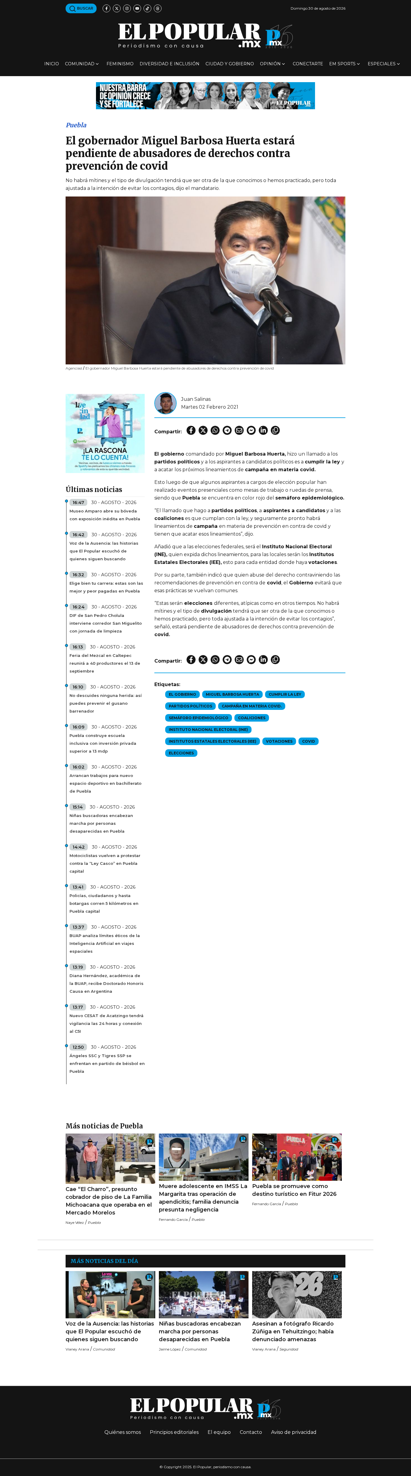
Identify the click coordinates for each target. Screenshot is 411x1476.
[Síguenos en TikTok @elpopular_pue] (147, 8)
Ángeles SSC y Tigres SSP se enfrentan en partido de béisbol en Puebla (107, 1063)
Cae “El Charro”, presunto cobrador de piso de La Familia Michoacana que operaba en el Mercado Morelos (109, 1201)
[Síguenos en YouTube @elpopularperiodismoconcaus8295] (137, 8)
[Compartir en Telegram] (227, 430)
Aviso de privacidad (294, 1432)
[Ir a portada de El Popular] (205, 35)
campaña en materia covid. (252, 706)
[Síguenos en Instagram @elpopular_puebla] (127, 8)
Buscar (84, 8)
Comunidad (79, 64)
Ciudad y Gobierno (230, 64)
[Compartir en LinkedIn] (263, 430)
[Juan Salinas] (165, 403)
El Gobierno (182, 694)
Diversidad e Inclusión (169, 64)
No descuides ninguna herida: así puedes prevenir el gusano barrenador (106, 703)
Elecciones (181, 753)
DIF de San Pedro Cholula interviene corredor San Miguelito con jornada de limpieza (106, 623)
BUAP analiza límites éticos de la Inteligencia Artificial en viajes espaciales (105, 943)
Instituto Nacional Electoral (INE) (208, 729)
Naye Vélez (75, 1222)
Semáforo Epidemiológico (198, 718)
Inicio (51, 64)
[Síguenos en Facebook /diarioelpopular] (106, 8)
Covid (308, 741)
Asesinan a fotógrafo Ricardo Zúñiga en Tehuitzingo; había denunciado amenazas (293, 1331)
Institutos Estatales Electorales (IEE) (212, 741)
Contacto (251, 1432)
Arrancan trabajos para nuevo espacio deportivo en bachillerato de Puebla (105, 783)
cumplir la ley (285, 694)
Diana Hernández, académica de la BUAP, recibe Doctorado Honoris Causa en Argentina (107, 983)
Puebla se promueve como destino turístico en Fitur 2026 (294, 1190)
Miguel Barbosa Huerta (232, 694)
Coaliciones (251, 718)
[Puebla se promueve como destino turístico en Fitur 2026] (297, 1157)
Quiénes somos (122, 1432)
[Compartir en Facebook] (191, 430)
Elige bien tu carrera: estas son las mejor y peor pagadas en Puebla (106, 587)
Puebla (76, 125)
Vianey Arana (77, 1349)
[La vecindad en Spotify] (105, 433)
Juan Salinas (196, 399)
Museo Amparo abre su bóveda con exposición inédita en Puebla (105, 515)
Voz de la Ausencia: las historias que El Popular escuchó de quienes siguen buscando (104, 551)
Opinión (270, 64)
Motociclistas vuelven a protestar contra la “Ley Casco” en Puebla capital (105, 863)
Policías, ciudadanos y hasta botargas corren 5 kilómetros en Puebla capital (104, 903)
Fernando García (173, 1219)
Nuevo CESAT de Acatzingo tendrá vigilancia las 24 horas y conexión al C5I (107, 1023)
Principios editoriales (174, 1432)
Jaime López (170, 1349)
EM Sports (342, 64)
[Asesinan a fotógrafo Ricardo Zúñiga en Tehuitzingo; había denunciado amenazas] (297, 1294)
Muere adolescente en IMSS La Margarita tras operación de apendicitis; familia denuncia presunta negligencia (203, 1198)
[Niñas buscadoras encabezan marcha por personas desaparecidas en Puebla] (204, 1294)
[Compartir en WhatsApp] (215, 430)
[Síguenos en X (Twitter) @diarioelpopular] (117, 8)
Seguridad (289, 1349)
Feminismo (120, 64)
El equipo (219, 1432)
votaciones (279, 741)
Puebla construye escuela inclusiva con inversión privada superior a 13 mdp (103, 743)
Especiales (382, 64)
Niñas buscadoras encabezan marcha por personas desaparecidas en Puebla (101, 823)
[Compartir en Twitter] (203, 430)
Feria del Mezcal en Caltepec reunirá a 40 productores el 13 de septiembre (105, 663)
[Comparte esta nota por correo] (239, 430)
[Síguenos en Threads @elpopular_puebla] (158, 8)
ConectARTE (308, 64)
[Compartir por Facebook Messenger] (251, 430)
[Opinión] (205, 95)
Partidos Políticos (190, 706)
